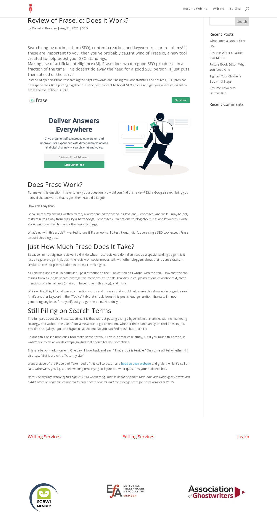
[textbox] (109, 231)
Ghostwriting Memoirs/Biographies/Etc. (55, 468)
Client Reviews (239, 468)
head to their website (136, 363)
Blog (246, 451)
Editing (235, 9)
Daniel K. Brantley (44, 28)
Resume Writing (195, 9)
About (244, 443)
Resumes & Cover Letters (46, 451)
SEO (85, 28)
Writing (218, 9)
